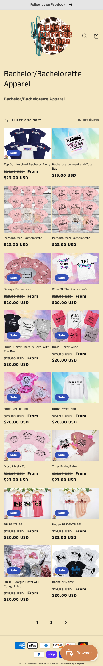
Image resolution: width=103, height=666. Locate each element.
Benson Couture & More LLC (44, 663)
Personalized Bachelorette (23, 238)
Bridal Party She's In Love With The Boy (27, 349)
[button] (6, 36)
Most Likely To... (15, 467)
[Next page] (66, 622)
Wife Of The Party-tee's (69, 289)
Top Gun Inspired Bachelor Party (27, 164)
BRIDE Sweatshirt (65, 409)
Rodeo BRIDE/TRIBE (66, 524)
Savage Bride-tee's (18, 289)
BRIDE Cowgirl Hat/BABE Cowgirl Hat (22, 584)
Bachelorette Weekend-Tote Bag (72, 166)
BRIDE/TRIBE (13, 524)
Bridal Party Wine (65, 347)
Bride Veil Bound (16, 409)
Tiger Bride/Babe (64, 467)
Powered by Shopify (72, 663)
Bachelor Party (63, 582)
